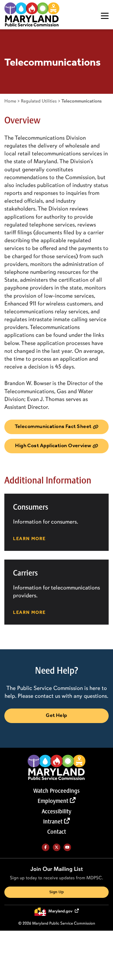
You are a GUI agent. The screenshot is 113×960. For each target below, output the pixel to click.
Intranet (53, 821)
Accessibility (56, 811)
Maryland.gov (60, 911)
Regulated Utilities (39, 101)
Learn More (29, 539)
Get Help (56, 715)
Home (10, 101)
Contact (56, 831)
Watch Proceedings (56, 790)
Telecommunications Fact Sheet (53, 427)
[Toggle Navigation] (105, 16)
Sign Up (56, 892)
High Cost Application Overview (53, 446)
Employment (53, 800)
